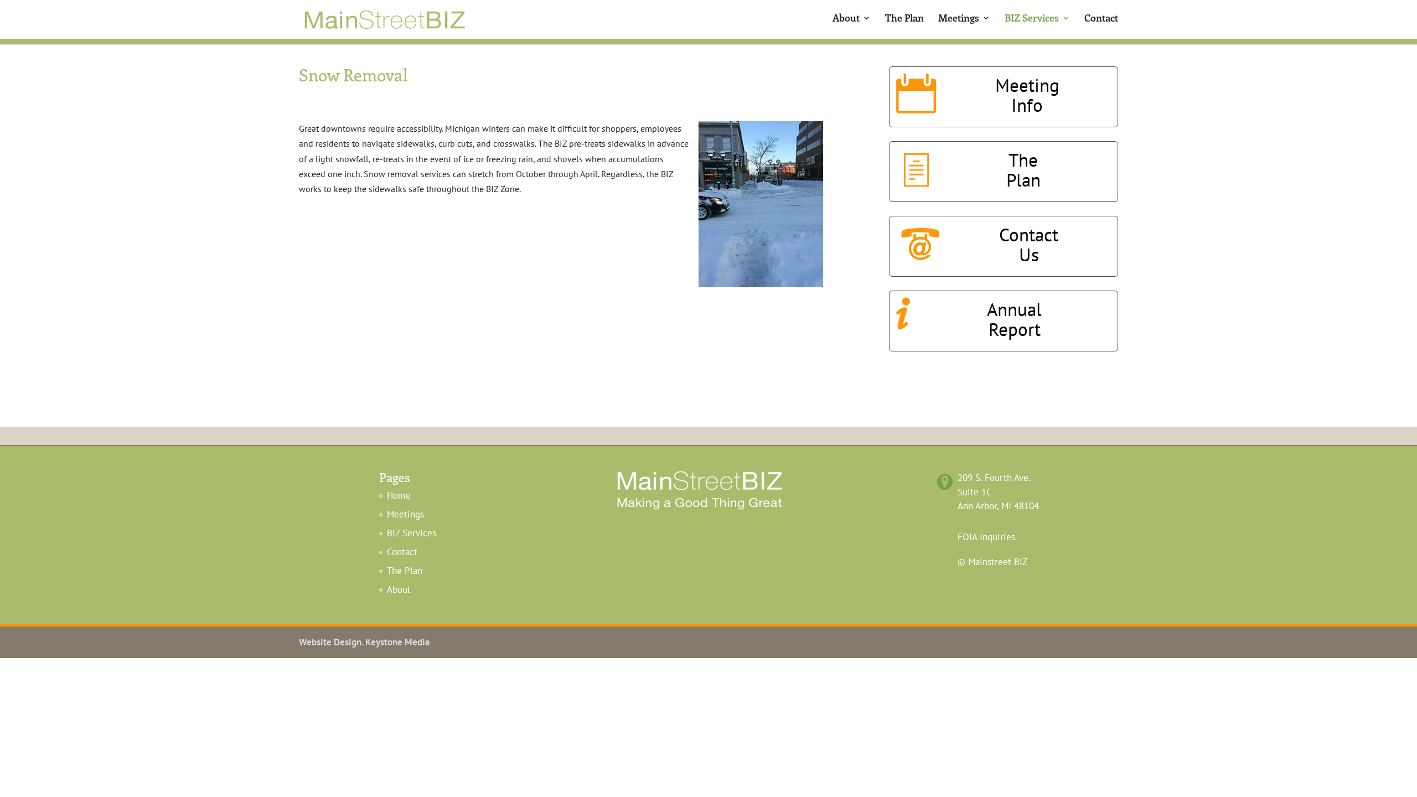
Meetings (958, 19)
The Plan (904, 19)
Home (399, 495)
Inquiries (986, 537)
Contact (1101, 19)
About (846, 19)
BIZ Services (1032, 19)
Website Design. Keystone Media (364, 642)
